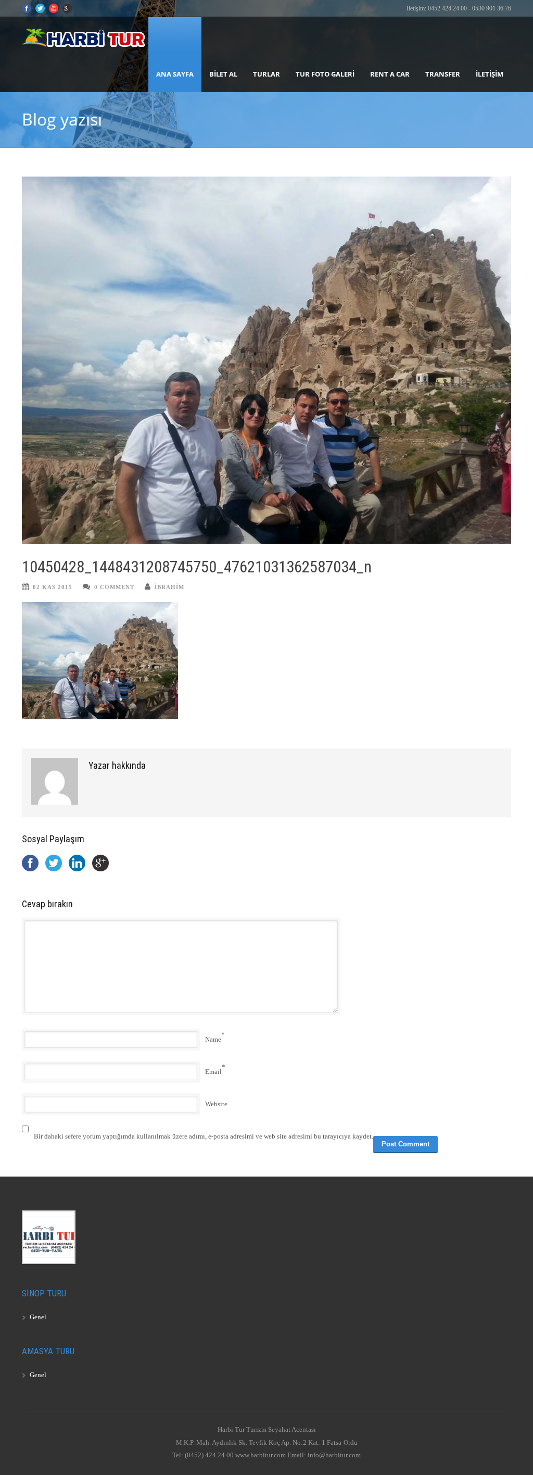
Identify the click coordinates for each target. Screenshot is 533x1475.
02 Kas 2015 (52, 587)
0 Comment (114, 587)
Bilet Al (223, 74)
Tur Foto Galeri (325, 74)
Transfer (442, 74)
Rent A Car (390, 74)
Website (216, 1104)
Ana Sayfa (175, 74)
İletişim (489, 74)
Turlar (266, 74)
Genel (38, 1317)
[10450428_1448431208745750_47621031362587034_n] (266, 360)
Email (213, 1072)
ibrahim (169, 587)
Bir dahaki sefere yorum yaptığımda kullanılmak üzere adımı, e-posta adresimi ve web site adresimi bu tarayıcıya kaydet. (203, 1136)
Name (213, 1039)
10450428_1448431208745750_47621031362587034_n (197, 567)
